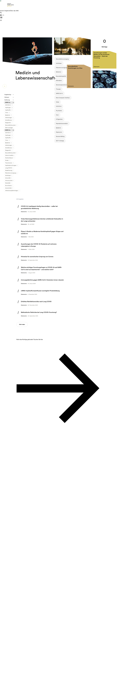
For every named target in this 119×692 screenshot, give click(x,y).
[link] (59, 5)
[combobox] (9, 94)
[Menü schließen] (1, 20)
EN (3, 15)
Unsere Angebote (5, 10)
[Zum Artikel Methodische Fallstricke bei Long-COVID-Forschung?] (40, 314)
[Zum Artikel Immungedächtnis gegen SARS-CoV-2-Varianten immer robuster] (40, 281)
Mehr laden (22, 324)
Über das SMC (14, 10)
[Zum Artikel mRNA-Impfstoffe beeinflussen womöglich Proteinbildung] (40, 292)
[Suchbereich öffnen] (1, 13)
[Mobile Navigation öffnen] (1, 17)
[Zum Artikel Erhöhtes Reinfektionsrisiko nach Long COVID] (40, 303)
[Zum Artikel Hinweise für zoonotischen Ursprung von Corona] (40, 258)
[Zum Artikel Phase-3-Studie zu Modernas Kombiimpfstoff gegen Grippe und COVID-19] (40, 234)
